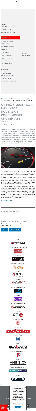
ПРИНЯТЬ (18, 407)
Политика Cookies (18, 404)
